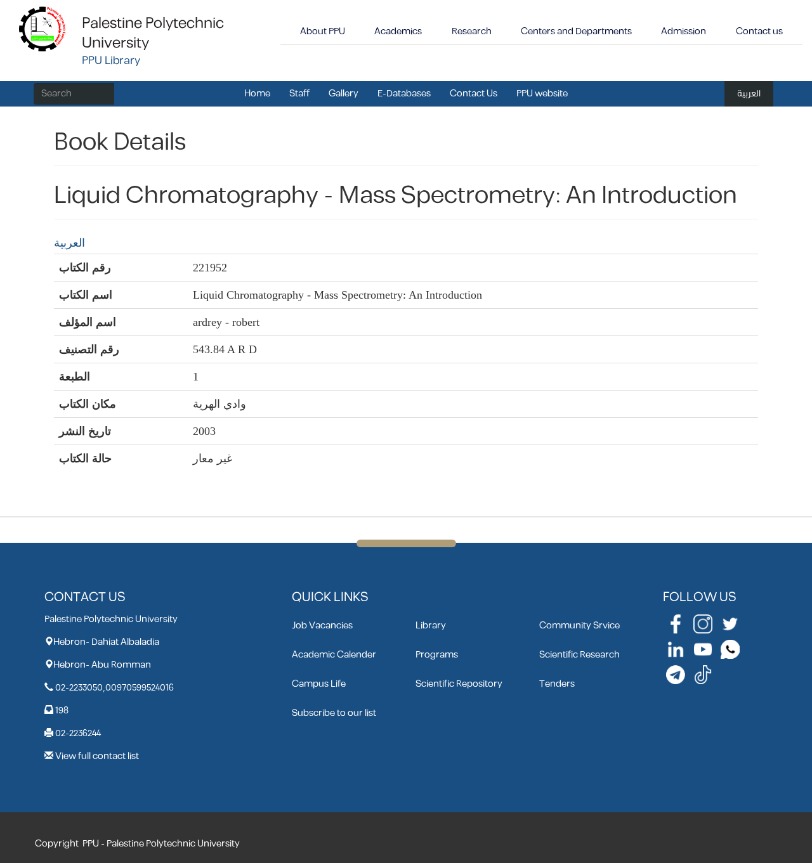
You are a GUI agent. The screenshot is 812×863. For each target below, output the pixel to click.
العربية (749, 93)
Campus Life (319, 684)
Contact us (759, 31)
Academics (398, 31)
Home (257, 93)
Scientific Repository (459, 684)
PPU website (542, 93)
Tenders (557, 684)
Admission (683, 31)
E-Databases (404, 93)
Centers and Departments (576, 31)
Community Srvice (579, 625)
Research (472, 31)
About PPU (322, 31)
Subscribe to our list (334, 713)
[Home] (43, 28)
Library (431, 625)
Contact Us (473, 93)
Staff (299, 93)
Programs (437, 654)
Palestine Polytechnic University (153, 33)
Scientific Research (579, 654)
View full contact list (97, 756)
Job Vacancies (322, 625)
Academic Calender (334, 654)
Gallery (343, 93)
